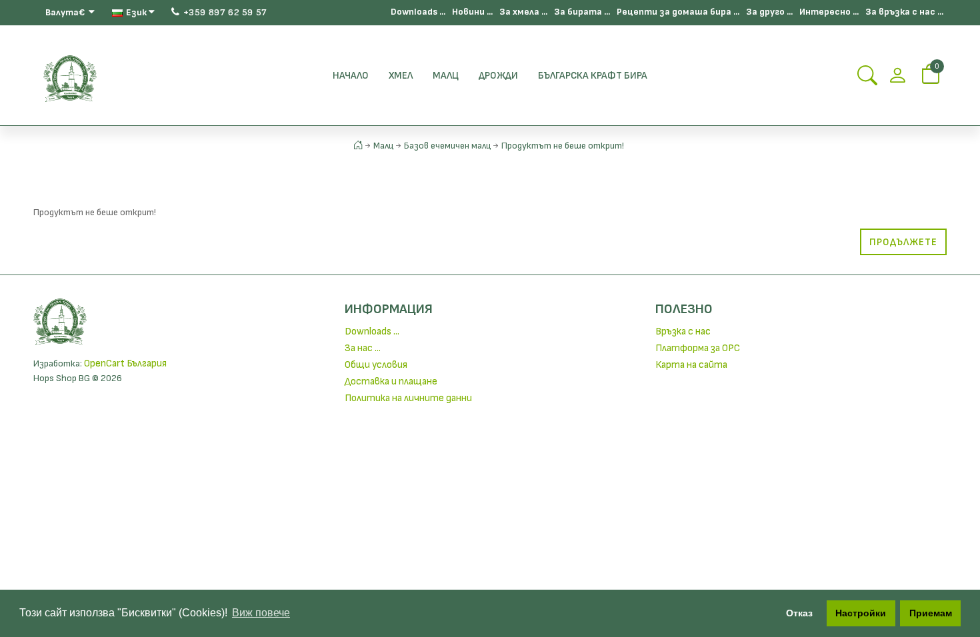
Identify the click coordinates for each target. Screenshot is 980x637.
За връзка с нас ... (904, 11)
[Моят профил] (897, 79)
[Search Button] (867, 79)
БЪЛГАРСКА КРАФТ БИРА (592, 75)
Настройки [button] (860, 613)
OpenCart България (125, 363)
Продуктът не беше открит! (562, 145)
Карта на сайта (691, 364)
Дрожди (498, 75)
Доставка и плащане (391, 381)
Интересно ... (829, 11)
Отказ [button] (799, 613)
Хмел (401, 75)
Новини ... (472, 11)
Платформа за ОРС (697, 348)
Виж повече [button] (261, 612)
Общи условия (376, 364)
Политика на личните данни (408, 398)
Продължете (903, 242)
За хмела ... (523, 11)
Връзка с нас (683, 331)
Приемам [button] (930, 613)
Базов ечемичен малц (447, 145)
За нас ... (363, 348)
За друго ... (769, 11)
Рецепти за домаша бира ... (678, 11)
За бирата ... (582, 11)
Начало (351, 75)
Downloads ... (418, 11)
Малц (446, 75)
